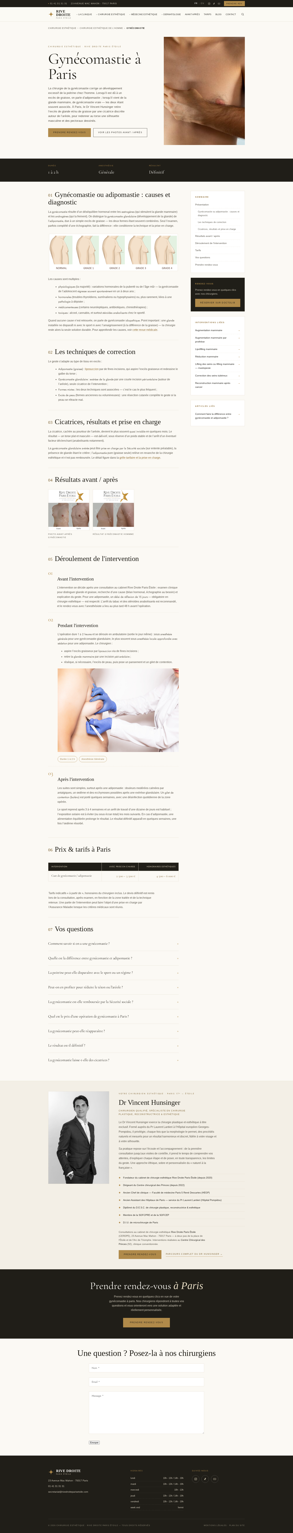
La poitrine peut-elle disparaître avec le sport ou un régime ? (113, 972)
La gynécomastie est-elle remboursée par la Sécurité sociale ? (113, 1001)
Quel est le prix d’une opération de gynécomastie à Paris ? (113, 1016)
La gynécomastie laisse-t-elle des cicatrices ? (113, 1059)
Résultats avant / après (207, 236)
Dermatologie (172, 14)
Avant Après (192, 14)
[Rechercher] (242, 14)
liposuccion (92, 369)
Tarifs (207, 14)
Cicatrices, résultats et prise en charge (217, 229)
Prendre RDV (234, 3)
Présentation (202, 204)
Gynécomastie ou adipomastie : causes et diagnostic (218, 213)
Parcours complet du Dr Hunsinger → (194, 1254)
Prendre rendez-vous (69, 132)
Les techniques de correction (212, 222)
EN (202, 3)
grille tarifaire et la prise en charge (140, 457)
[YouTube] (219, 3)
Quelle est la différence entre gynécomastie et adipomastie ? (113, 958)
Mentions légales (215, 1525)
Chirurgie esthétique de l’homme (101, 28)
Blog (218, 14)
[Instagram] (209, 3)
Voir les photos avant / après (120, 132)
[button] (68, 514)
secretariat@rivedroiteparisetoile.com (68, 1491)
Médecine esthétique (144, 14)
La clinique (85, 14)
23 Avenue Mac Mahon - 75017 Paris (94, 4)
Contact (231, 14)
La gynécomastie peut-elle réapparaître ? (113, 1030)
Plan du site (237, 1525)
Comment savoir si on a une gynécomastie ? (113, 943)
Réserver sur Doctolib (217, 303)
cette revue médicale (144, 329)
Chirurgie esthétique (111, 14)
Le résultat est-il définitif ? (113, 1045)
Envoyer (94, 1442)
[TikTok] (214, 3)
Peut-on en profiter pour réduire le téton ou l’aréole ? (113, 987)
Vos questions (202, 257)
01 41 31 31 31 (58, 4)
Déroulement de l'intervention (211, 243)
